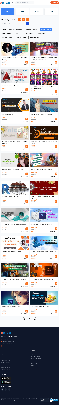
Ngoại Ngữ (18, 33)
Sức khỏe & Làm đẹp (7, 37)
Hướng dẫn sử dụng (5, 360)
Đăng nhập (55, 2)
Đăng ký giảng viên (35, 354)
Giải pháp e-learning (35, 356)
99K (22, 12)
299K (51, 12)
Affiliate (32, 365)
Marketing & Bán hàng (31, 29)
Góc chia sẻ (4, 364)
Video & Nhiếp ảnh (7, 33)
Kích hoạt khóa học (5, 362)
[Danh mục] (12, 2)
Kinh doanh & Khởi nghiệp (16, 29)
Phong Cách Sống (34, 37)
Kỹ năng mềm (41, 33)
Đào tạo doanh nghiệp (36, 358)
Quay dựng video (34, 360)
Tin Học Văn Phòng (29, 33)
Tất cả (7, 12)
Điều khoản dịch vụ (5, 367)
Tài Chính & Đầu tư (21, 37)
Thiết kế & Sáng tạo (46, 29)
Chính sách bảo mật (5, 369)
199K (37, 12)
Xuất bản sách (34, 363)
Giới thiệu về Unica (5, 358)
